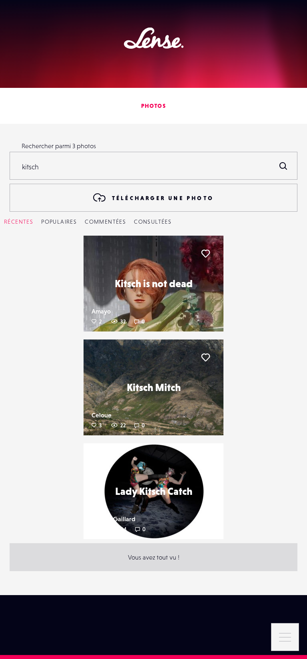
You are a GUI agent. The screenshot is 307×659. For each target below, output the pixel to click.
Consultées (152, 221)
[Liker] (205, 254)
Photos (153, 106)
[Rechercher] (283, 166)
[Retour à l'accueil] (153, 38)
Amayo (101, 311)
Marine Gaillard (114, 518)
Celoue (102, 415)
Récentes (18, 221)
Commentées (105, 221)
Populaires (59, 221)
